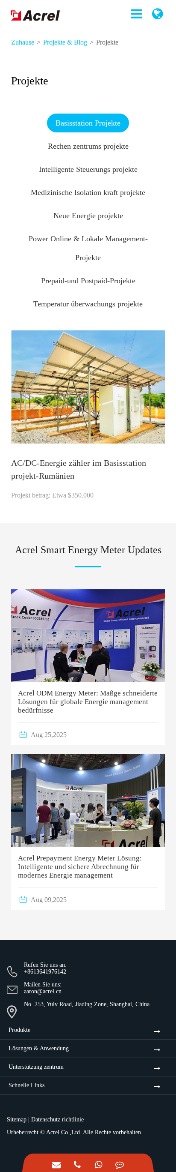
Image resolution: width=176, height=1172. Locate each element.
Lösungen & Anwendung (39, 1048)
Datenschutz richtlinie (57, 1119)
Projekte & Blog (65, 42)
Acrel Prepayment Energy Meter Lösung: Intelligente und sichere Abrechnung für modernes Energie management (80, 866)
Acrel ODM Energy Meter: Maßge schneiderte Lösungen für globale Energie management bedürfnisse (88, 701)
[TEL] (77, 1163)
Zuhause (22, 42)
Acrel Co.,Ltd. (64, 1132)
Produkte (19, 1030)
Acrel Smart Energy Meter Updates (88, 550)
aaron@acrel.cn (43, 991)
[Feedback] (119, 1163)
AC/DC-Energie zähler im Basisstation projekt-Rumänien (78, 469)
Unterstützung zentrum (36, 1067)
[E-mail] (56, 1163)
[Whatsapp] (98, 1163)
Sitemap (16, 1119)
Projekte (107, 42)
